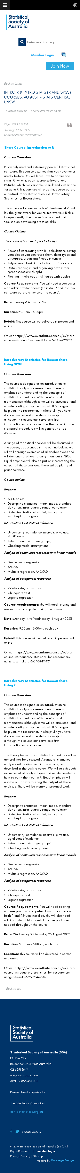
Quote (71, 124)
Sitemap (38, 1156)
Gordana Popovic (14, 135)
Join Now (60, 66)
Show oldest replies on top (46, 111)
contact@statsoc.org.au (26, 1112)
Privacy (14, 1156)
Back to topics (13, 83)
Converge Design (62, 1160)
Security (26, 1156)
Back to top (13, 988)
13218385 (24, 130)
